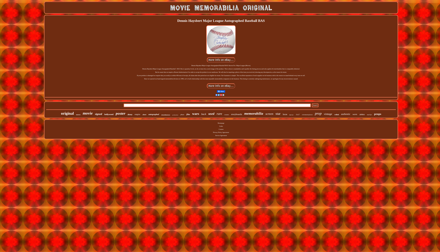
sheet (144, 114)
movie (88, 113)
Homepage (221, 123)
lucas (285, 114)
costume (226, 114)
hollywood (108, 114)
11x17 (298, 114)
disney (130, 114)
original (67, 113)
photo (182, 114)
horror (291, 115)
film (188, 114)
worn (355, 114)
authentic (345, 114)
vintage (328, 113)
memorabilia (253, 113)
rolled (336, 114)
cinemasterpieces (307, 114)
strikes (362, 114)
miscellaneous (165, 115)
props (377, 113)
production (175, 115)
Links (221, 126)
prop (318, 113)
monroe (78, 114)
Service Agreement (221, 135)
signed (98, 114)
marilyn (369, 114)
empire (137, 114)
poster (120, 113)
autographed (153, 114)
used (211, 113)
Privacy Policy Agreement (221, 132)
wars (195, 113)
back (203, 114)
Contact (221, 129)
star (278, 113)
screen (269, 113)
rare (219, 113)
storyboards (236, 114)
